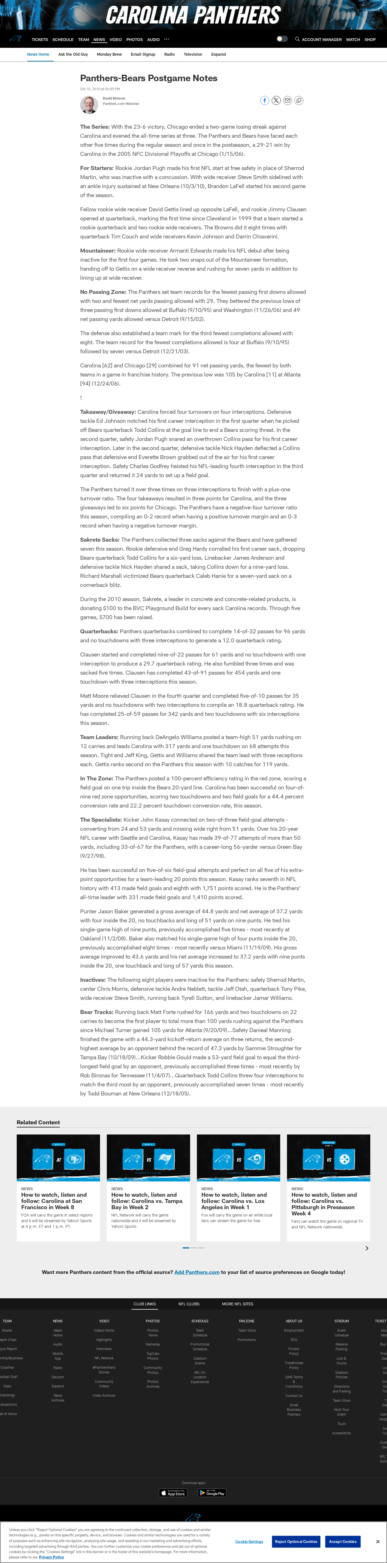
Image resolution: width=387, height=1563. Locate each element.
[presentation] (368, 1249)
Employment (294, 1330)
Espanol (58, 1386)
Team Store (247, 1330)
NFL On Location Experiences (200, 1377)
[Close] (378, 1542)
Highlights (104, 1340)
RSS (294, 1340)
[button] (186, 1248)
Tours (341, 1424)
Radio (58, 1368)
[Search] (297, 39)
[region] (193, 1542)
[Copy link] (298, 101)
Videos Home (104, 1330)
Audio (57, 1344)
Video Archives (104, 1395)
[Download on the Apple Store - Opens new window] (173, 1493)
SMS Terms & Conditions (294, 1381)
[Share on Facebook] (264, 103)
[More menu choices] (166, 39)
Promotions (247, 1340)
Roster (7, 1330)
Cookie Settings (249, 1541)
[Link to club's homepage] (16, 39)
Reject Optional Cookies (296, 1541)
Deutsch (58, 1377)
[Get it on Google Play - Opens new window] (212, 1495)
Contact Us (294, 1396)
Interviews (104, 1349)
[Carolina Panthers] (193, 1519)
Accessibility (341, 1433)
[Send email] (287, 103)
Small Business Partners (294, 1409)
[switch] (282, 39)
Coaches (7, 1367)
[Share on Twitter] (276, 103)
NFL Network (104, 1358)
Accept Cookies (343, 1541)
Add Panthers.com (197, 1272)
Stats (7, 1386)
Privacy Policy (51, 1557)
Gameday (153, 1344)
